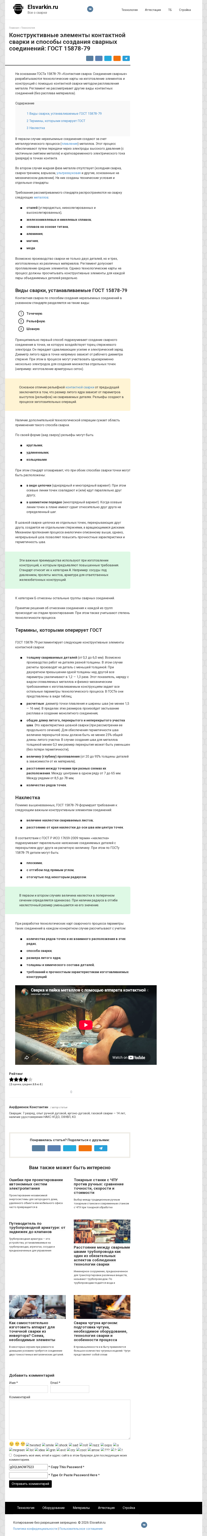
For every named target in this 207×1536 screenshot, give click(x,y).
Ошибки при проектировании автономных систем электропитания (36, 1184)
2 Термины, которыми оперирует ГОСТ (56, 121)
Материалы (81, 1508)
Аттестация (153, 10)
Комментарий (19, 1397)
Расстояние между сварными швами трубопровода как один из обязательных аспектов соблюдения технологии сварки (102, 1256)
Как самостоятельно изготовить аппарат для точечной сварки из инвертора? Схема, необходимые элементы (32, 1331)
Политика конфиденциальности (35, 1529)
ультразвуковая (69, 173)
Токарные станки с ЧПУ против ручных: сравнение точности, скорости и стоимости (99, 1186)
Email (55, 1383)
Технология (129, 10)
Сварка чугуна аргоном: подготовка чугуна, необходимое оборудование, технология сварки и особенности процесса (100, 1331)
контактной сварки (79, 387)
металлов (41, 197)
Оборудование (53, 1508)
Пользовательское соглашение (81, 1529)
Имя (13, 1383)
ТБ (170, 10)
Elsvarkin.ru (42, 7)
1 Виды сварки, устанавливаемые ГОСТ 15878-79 (64, 114)
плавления (69, 144)
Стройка (185, 10)
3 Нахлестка (36, 128)
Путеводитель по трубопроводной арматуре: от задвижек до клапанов (37, 1227)
